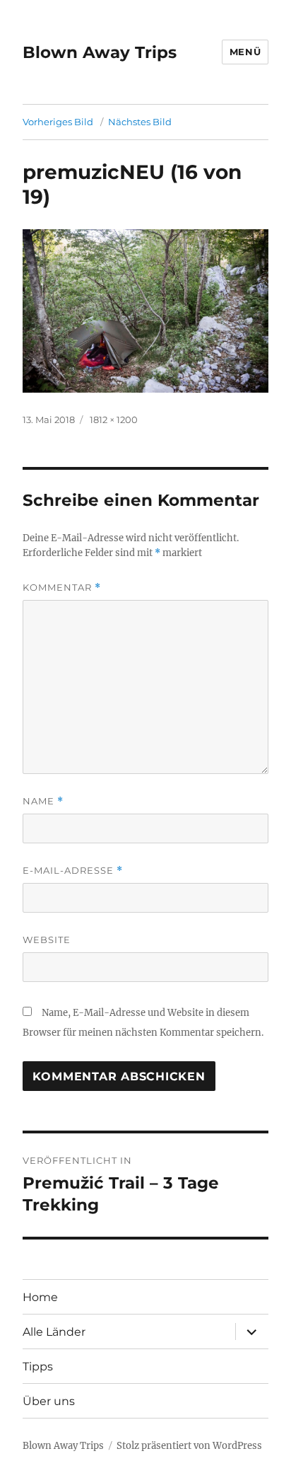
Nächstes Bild (140, 121)
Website (47, 939)
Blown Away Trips (100, 52)
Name (43, 801)
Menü (245, 51)
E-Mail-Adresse (73, 871)
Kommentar (62, 588)
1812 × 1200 (114, 419)
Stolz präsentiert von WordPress (189, 1446)
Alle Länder (54, 1332)
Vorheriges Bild (58, 121)
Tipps (38, 1366)
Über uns (49, 1401)
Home (40, 1297)
